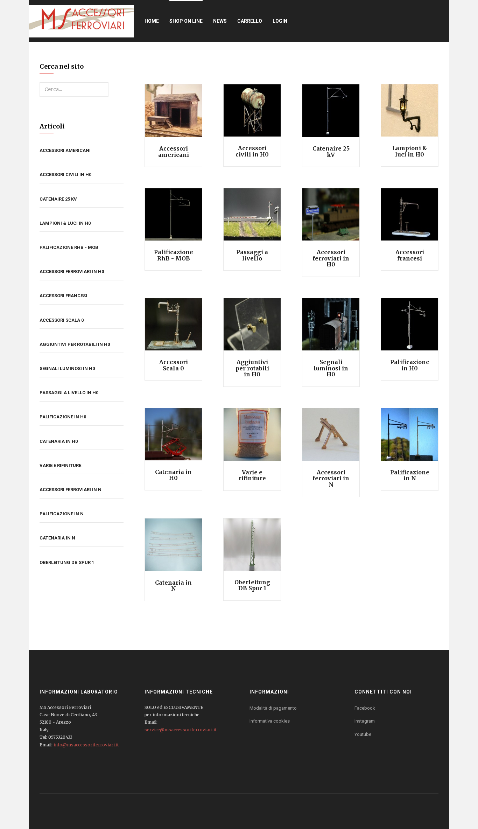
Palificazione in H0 (63, 416)
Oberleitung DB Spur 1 (67, 562)
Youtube (362, 734)
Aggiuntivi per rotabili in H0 (75, 344)
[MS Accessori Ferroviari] (81, 21)
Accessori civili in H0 (65, 174)
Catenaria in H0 (59, 441)
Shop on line (186, 21)
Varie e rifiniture (60, 465)
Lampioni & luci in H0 (65, 223)
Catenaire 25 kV (58, 199)
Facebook (364, 708)
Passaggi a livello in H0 (69, 392)
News (220, 21)
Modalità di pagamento (273, 708)
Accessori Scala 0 (62, 320)
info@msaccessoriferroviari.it (86, 744)
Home (152, 21)
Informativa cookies (269, 721)
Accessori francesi (63, 295)
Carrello (249, 21)
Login (280, 21)
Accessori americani (65, 150)
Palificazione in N (62, 513)
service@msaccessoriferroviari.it (180, 729)
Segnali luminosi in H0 (67, 368)
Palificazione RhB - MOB (69, 247)
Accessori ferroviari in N (70, 489)
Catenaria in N (57, 538)
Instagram (364, 721)
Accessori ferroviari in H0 (72, 271)
